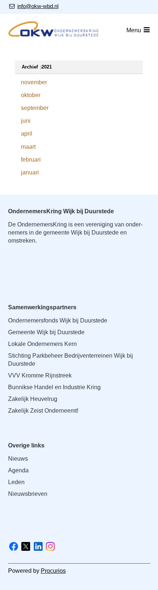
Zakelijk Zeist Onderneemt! (43, 411)
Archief (30, 67)
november (34, 82)
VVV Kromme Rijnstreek (40, 375)
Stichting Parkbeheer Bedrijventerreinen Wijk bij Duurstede (70, 360)
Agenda (18, 470)
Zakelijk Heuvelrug (32, 399)
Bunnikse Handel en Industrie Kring (54, 387)
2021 (47, 67)
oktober (30, 95)
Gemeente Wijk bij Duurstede (46, 332)
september (35, 108)
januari (30, 172)
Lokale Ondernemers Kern (42, 344)
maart (28, 147)
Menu (133, 30)
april (26, 133)
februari (31, 159)
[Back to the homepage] (54, 30)
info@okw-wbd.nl (37, 6)
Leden (16, 482)
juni (25, 121)
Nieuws (18, 459)
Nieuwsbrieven (27, 494)
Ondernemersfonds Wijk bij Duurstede (57, 320)
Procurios (53, 571)
